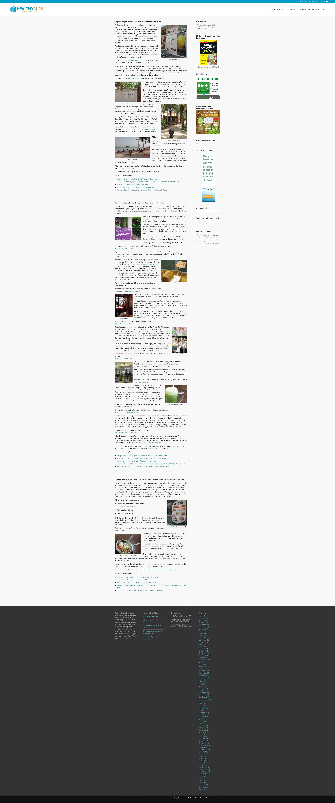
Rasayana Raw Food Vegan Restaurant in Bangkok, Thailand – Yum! (142, 190)
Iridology (301, 1)
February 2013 (204, 688)
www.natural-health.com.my (125, 432)
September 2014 (205, 660)
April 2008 (202, 780)
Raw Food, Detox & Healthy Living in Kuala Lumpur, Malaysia (139, 203)
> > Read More (125, 638)
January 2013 (203, 690)
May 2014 (202, 666)
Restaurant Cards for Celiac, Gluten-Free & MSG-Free (137, 187)
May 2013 (202, 684)
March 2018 (203, 620)
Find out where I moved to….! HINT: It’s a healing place (137, 179)
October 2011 (204, 712)
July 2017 (202, 631)
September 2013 (205, 677)
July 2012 (202, 701)
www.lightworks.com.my (124, 248)
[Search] (326, 9)
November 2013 (205, 673)
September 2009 (205, 750)
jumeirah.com (149, 129)
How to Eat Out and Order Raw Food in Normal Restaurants (139, 577)
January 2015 (203, 651)
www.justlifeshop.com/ (123, 358)
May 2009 (202, 758)
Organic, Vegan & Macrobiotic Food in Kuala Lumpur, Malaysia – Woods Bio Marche (149, 479)
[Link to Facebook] (321, 1)
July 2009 (202, 754)
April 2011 (202, 723)
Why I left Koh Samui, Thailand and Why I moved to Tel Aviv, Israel (141, 458)
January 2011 (203, 728)
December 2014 (204, 653)
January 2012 (203, 710)
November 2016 (205, 640)
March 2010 (203, 737)
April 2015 (202, 644)
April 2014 (202, 669)
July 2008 (202, 776)
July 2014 (202, 662)
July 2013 (202, 679)
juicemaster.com (134, 78)
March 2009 (203, 763)
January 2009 (203, 765)
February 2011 (204, 726)
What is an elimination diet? (150, 616)
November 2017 (205, 627)
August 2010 (203, 732)
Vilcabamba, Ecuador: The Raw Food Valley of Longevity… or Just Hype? (143, 466)
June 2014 (202, 664)
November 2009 (205, 745)
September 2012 (205, 699)
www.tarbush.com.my (123, 323)
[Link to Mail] (327, 1)
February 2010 (204, 739)
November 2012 (205, 695)
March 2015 (203, 647)
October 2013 (204, 675)
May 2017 (202, 636)
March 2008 (203, 783)
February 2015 (204, 649)
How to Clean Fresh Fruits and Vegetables (132, 184)
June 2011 (202, 721)
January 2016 (203, 642)
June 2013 (202, 682)
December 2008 (204, 767)
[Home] (26, 9)
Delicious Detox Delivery (145, 443)
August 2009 (203, 752)
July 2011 (202, 719)
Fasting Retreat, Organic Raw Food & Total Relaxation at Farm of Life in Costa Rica (148, 182)
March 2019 (203, 616)
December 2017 (204, 625)
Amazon (207, 67)
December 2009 (204, 743)
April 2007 (202, 789)
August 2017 (203, 629)
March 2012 (203, 706)
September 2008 (205, 772)
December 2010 (204, 730)
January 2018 (203, 622)
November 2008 (205, 769)
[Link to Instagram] (324, 1)
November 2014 (205, 655)
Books (318, 1)
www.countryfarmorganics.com (126, 412)
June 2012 (202, 704)
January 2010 (203, 741)
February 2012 (204, 708)
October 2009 (204, 747)
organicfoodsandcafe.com (134, 60)
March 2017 (203, 638)
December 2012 (204, 693)
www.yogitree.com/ (141, 382)
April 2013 (202, 686)
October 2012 (204, 697)
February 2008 (204, 785)
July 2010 (202, 734)
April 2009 (202, 761)
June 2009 (202, 756)
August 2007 (203, 787)
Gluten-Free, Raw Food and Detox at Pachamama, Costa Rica (139, 590)
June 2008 (202, 778)
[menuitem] (301, 1)
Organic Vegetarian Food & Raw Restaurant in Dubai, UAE (138, 22)
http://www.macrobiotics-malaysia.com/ (163, 570)
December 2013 (204, 671)
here (186, 628)
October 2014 (204, 658)
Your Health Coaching (310, 1)
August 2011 (203, 717)
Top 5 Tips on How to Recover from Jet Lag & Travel (136, 461)
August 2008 (203, 774)
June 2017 (202, 633)
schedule (154, 243)
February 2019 (204, 618)
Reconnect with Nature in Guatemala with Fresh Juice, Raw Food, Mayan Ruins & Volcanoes (151, 464)
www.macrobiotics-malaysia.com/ (127, 291)
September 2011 (205, 715)
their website (141, 172)
